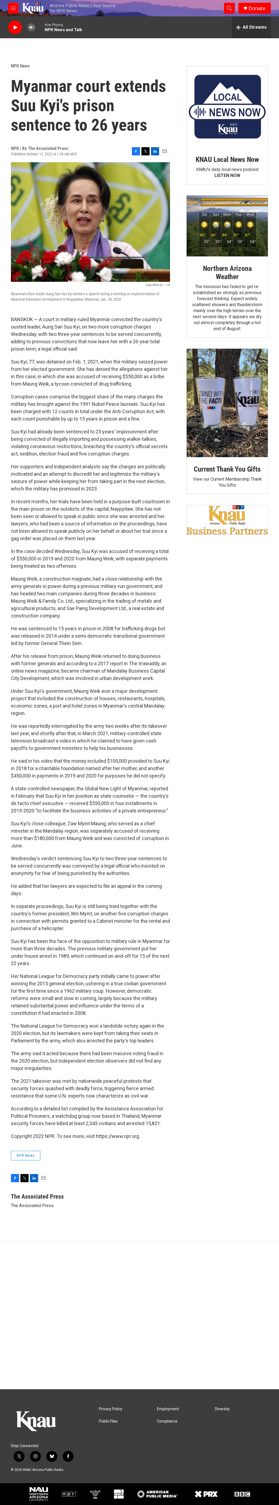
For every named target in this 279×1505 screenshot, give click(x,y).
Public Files (108, 1421)
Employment (168, 1409)
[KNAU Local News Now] (227, 106)
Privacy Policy (110, 1409)
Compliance (167, 1421)
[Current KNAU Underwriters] (227, 519)
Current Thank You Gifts (227, 469)
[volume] (31, 27)
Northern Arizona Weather (227, 272)
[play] (15, 27)
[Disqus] (139, 1315)
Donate (256, 8)
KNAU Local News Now (227, 159)
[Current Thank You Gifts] (227, 403)
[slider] (40, 27)
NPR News (20, 66)
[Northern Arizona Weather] (227, 226)
